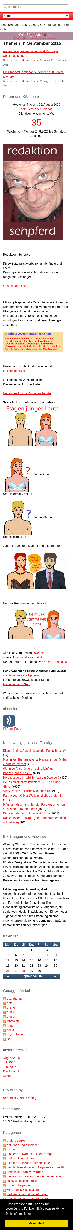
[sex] (4, 1039)
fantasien (13, 1021)
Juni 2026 (9, 1067)
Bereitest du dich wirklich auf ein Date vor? (31, 777)
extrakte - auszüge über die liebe (28, 1162)
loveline (38, 652)
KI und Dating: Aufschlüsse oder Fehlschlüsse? (34, 750)
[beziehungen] (4, 998)
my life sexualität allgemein (21, 675)
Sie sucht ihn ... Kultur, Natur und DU (27, 791)
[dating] (4, 1007)
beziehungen (15, 998)
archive (11, 1149)
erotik (10, 1012)
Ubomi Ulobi (28, 60)
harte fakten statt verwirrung (25, 1171)
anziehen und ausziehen (23, 1145)
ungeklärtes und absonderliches (28, 1198)
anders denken (17, 1140)
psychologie (15, 1034)
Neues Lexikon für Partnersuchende (27, 393)
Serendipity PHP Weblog (19, 1098)
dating (11, 1007)
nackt (10, 1030)
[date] (4, 1003)
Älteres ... (9, 1075)
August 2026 (11, 1058)
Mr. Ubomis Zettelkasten (23, 1189)
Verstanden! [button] (36, 1223)
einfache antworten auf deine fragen (30, 1154)
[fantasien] (4, 1021)
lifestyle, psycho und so (22, 1180)
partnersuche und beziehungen (27, 1194)
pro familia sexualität (29, 657)
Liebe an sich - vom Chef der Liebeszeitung (35, 1176)
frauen (11, 1025)
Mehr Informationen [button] (19, 1213)
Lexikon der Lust (14, 370)
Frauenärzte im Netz (16, 684)
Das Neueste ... (13, 1071)
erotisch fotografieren (21, 1158)
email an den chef (15, 285)
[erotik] (4, 1012)
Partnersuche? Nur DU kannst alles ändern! (32, 795)
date (10, 1003)
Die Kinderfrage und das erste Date (27, 813)
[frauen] (4, 1025)
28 (23, 970)
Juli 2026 (9, 1062)
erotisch (12, 1016)
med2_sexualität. (57, 661)
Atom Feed (14, 728)
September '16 (32, 976)
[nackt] (4, 1030)
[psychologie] (4, 1034)
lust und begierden (19, 1185)
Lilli (31, 493)
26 (8, 970)
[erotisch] (4, 1016)
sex (9, 1039)
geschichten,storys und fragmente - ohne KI (35, 1167)
